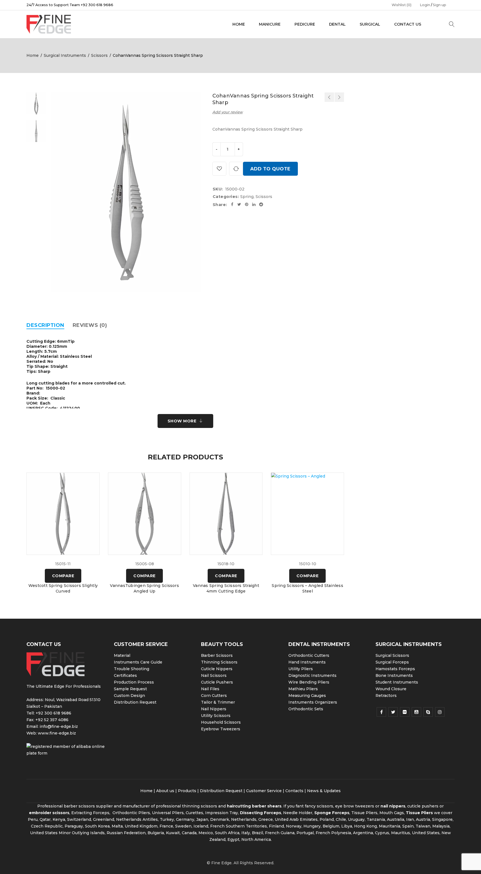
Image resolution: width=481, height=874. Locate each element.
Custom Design (129, 695)
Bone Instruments (394, 675)
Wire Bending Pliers (308, 682)
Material (122, 655)
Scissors (99, 55)
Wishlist (401, 5)
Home (32, 55)
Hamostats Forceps (395, 668)
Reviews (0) (90, 325)
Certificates (125, 675)
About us (165, 790)
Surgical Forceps (392, 662)
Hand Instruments (307, 662)
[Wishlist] (219, 169)
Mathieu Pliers (303, 688)
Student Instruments (397, 682)
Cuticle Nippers (216, 668)
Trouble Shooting (131, 668)
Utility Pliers (300, 668)
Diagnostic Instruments (312, 675)
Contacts (294, 790)
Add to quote (270, 169)
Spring (247, 196)
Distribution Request (135, 702)
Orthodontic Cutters (308, 655)
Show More (182, 420)
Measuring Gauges (307, 695)
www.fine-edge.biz (57, 733)
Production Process (134, 682)
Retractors (386, 695)
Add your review (227, 112)
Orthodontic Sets (305, 708)
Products (187, 790)
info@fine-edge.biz (59, 726)
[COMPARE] (236, 169)
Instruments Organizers (312, 702)
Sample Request (130, 688)
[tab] (45, 325)
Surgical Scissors (392, 655)
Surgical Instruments (65, 55)
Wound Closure (391, 688)
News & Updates (324, 790)
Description (45, 325)
